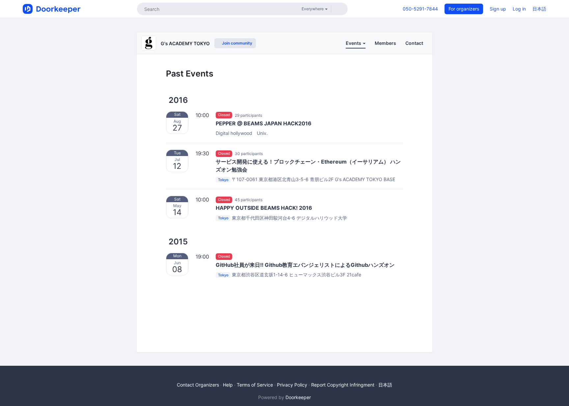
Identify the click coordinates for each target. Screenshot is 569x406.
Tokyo (223, 179)
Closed (224, 115)
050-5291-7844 (420, 9)
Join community (236, 43)
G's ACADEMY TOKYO (185, 43)
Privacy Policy (292, 385)
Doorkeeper (298, 397)
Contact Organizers (198, 385)
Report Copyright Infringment (342, 385)
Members (385, 43)
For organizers (463, 9)
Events (354, 43)
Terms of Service (255, 385)
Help (228, 385)
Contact (414, 43)
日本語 (539, 9)
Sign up (498, 9)
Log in (519, 9)
